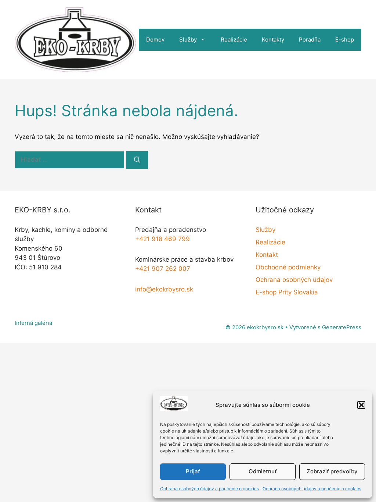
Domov (155, 39)
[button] (361, 405)
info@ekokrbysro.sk (164, 289)
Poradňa (310, 39)
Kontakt (267, 254)
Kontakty (273, 39)
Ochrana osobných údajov (294, 279)
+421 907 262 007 (162, 268)
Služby (188, 39)
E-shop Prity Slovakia (287, 292)
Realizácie (234, 39)
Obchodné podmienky (288, 267)
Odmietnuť (263, 471)
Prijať (193, 471)
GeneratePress (341, 327)
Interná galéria (33, 322)
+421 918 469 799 (162, 239)
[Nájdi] (137, 160)
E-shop (344, 39)
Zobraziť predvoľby (332, 471)
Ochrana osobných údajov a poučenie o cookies (209, 488)
